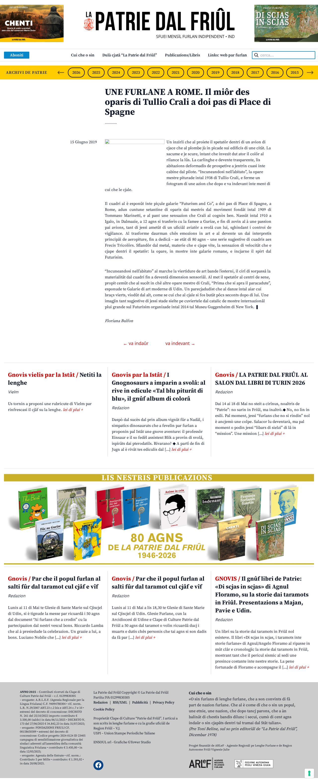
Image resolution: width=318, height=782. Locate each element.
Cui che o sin (82, 55)
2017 (255, 72)
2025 (96, 72)
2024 (116, 72)
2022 (156, 72)
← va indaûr (136, 343)
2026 (76, 72)
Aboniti (16, 55)
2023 (136, 72)
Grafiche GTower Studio (132, 742)
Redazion (100, 702)
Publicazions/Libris (182, 55)
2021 (176, 72)
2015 (295, 72)
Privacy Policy (163, 702)
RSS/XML (120, 702)
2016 (275, 72)
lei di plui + (73, 409)
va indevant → (180, 343)
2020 (195, 72)
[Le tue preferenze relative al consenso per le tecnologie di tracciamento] (309, 773)
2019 (215, 72)
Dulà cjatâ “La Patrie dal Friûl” (129, 55)
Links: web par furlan (227, 55)
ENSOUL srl (102, 742)
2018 (235, 72)
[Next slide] (310, 72)
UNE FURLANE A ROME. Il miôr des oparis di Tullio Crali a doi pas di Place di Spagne (188, 102)
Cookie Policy (104, 709)
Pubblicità (140, 702)
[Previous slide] (61, 72)
